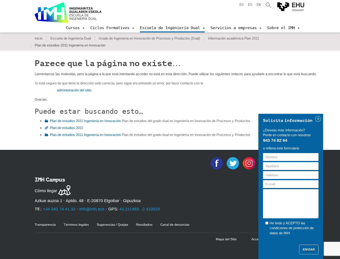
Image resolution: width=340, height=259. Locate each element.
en (259, 5)
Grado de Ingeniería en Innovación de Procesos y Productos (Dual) (149, 38)
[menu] (75, 27)
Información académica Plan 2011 (233, 38)
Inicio (39, 38)
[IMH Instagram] (249, 163)
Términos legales (76, 224)
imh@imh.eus (92, 209)
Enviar (309, 249)
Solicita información (287, 120)
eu (241, 5)
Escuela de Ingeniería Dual (70, 38)
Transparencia (45, 224)
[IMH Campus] (68, 12)
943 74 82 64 (275, 140)
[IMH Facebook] (217, 163)
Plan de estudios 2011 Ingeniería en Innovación (85, 121)
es (250, 5)
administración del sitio (74, 90)
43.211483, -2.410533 (139, 209)
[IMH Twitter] (233, 163)
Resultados (144, 224)
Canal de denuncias (174, 224)
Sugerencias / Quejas (112, 224)
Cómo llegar (46, 190)
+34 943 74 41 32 (59, 209)
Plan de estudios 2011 (66, 128)
